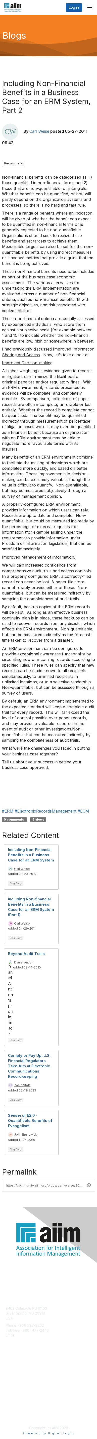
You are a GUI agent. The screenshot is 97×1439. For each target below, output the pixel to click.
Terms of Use (17, 1415)
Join (9, 1368)
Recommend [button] (13, 163)
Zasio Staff (22, 1085)
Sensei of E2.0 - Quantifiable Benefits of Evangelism (30, 1120)
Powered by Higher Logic (48, 1433)
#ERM (7, 811)
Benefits (12, 1373)
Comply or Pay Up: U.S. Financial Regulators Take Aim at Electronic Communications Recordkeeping (29, 1066)
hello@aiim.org (28, 1335)
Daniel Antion (23, 962)
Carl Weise (39, 131)
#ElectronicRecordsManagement (45, 811)
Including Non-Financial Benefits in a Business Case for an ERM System (31, 854)
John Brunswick (25, 1134)
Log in (74, 7)
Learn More (15, 1378)
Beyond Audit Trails (26, 953)
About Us (13, 1411)
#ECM (83, 811)
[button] (89, 1185)
